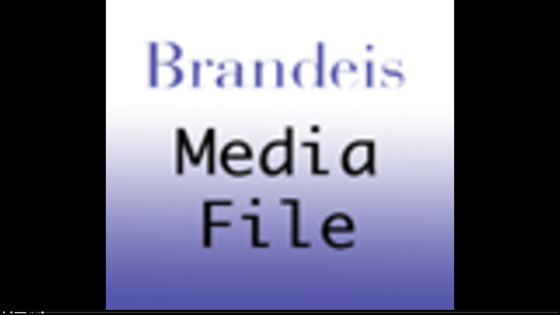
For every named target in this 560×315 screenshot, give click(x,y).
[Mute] (11, 312)
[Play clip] (4, 312)
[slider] (300, 312)
